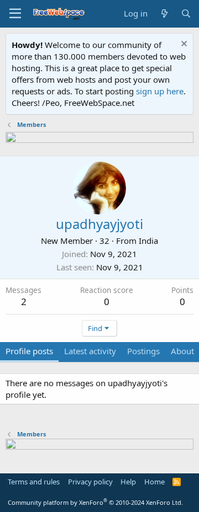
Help (128, 482)
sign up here (160, 91)
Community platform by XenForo (95, 502)
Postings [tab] (143, 350)
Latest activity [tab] (90, 350)
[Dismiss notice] (182, 45)
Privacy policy (90, 482)
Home (154, 482)
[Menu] (15, 14)
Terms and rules (34, 482)
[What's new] (164, 13)
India (148, 240)
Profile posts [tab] (29, 350)
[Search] (186, 13)
